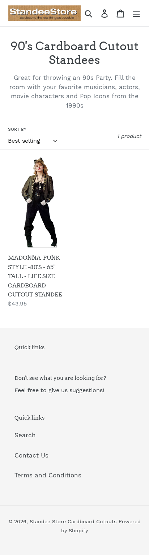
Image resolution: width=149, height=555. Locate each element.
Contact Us (31, 455)
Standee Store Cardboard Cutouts (73, 521)
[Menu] (136, 13)
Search (25, 435)
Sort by (17, 129)
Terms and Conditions (47, 475)
